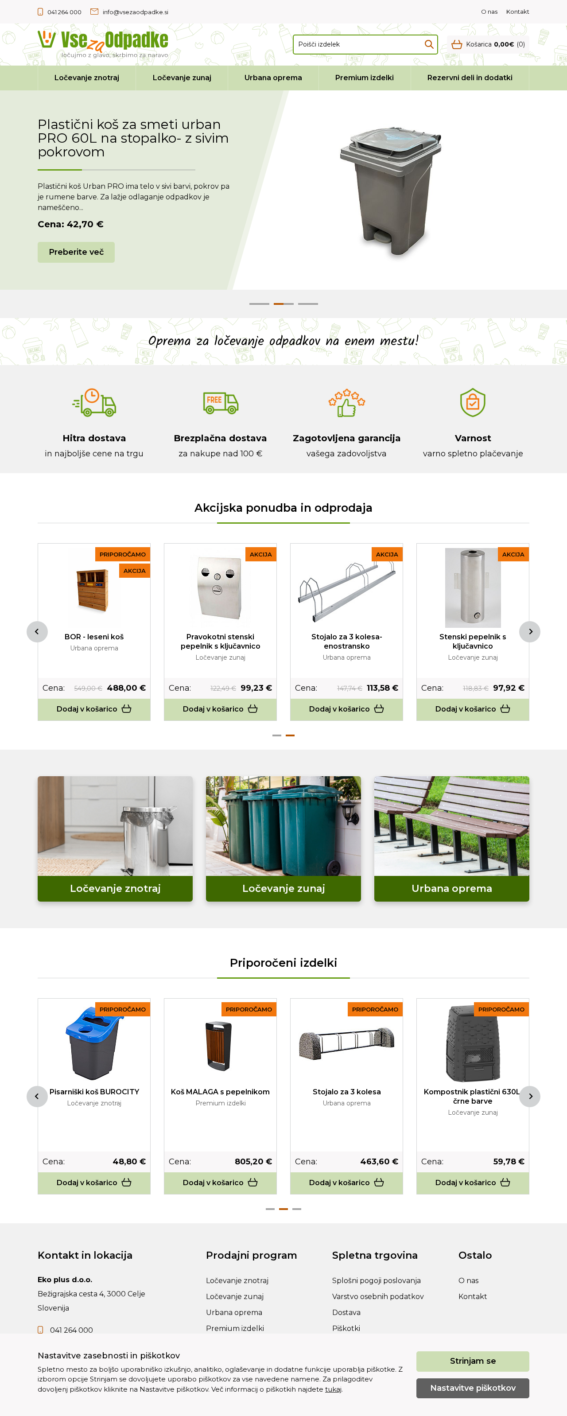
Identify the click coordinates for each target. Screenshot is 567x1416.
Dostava (346, 1312)
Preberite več (76, 252)
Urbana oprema (273, 78)
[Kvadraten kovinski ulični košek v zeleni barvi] (94, 1043)
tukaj (333, 1389)
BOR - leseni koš (346, 637)
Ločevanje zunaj (182, 78)
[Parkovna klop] (220, 1043)
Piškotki (346, 1328)
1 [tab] (276, 735)
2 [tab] (290, 735)
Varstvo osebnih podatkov (378, 1296)
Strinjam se (473, 1361)
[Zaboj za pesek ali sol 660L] (347, 1043)
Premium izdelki (364, 78)
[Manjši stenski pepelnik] (94, 588)
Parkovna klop (220, 1092)
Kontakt (517, 11)
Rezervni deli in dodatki (470, 78)
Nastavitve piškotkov (473, 1388)
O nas (489, 11)
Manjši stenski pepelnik (94, 637)
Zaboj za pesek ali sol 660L (346, 1092)
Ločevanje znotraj (86, 78)
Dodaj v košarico (87, 709)
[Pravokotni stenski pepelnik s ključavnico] (473, 588)
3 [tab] (296, 1209)
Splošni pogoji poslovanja (376, 1280)
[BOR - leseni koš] (346, 588)
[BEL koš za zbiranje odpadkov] (220, 588)
